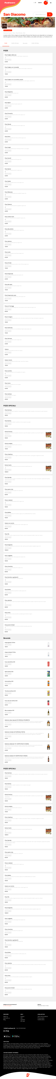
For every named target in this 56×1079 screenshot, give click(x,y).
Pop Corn (42, 1054)
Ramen (36, 1065)
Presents (28, 1065)
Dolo (14, 1045)
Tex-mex (5, 1068)
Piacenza (37, 1046)
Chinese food (35, 1057)
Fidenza (20, 1045)
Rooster (16, 1067)
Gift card (22, 1021)
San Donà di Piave (10, 1047)
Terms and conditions (43, 1016)
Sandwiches (24, 1067)
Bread (44, 1056)
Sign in (40, 2)
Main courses (27, 1063)
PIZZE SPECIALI (15, 43)
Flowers (46, 1059)
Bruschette (16, 1054)
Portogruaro (47, 1046)
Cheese (29, 1057)
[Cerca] (50, 14)
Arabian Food (11, 1056)
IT (35, 2)
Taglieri (34, 1054)
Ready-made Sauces (43, 1065)
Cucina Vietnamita (29, 1054)
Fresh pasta (10, 1060)
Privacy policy (41, 1018)
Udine (24, 1047)
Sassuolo (17, 1047)
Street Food (41, 1067)
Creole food (8, 1059)
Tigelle (11, 1068)
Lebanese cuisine (15, 1063)
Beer (41, 1056)
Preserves (32, 1065)
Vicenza (31, 1047)
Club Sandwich (41, 1057)
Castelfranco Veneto (38, 1043)
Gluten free (21, 1054)
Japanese (35, 1061)
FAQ (21, 1018)
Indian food (29, 1061)
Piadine (46, 1064)
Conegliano (5, 1045)
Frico (15, 1060)
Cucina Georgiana (19, 1059)
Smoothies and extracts (33, 1067)
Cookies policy (41, 1019)
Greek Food (5, 1061)
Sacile (4, 1047)
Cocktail (47, 1057)
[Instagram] (4, 1031)
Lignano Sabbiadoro (33, 1045)
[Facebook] (6, 1031)
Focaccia (5, 1060)
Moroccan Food (9, 1064)
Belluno (18, 1043)
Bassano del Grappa (11, 1043)
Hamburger (11, 1054)
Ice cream (25, 1061)
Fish (43, 1059)
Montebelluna (17, 1046)
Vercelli (27, 1047)
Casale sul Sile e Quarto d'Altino (27, 1043)
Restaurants (11, 1067)
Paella (15, 1064)
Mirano (4, 1046)
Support (22, 1016)
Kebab (38, 1054)
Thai (8, 1068)
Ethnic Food (39, 1059)
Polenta (23, 1065)
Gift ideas (39, 1060)
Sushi (46, 1067)
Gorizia (23, 1045)
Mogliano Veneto (10, 1046)
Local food (21, 1063)
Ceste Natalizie (24, 1057)
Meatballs (35, 1063)
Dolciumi (34, 1059)
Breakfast (48, 1056)
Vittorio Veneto (37, 1047)
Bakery (23, 1056)
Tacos (49, 1067)
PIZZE (5, 43)
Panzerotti (31, 1064)
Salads (20, 1067)
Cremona (11, 1045)
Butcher (18, 1057)
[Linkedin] (8, 1031)
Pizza (9, 1065)
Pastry (35, 1064)
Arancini (17, 1056)
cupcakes (25, 1059)
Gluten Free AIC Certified (47, 1060)
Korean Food (40, 1061)
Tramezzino (19, 1068)
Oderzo (22, 1046)
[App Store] (7, 1036)
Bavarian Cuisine (36, 1056)
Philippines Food (40, 1064)
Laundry (5, 1063)
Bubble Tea (14, 1057)
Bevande (25, 43)
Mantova (45, 1045)
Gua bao (20, 1061)
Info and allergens (8, 1005)
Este (17, 1045)
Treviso (21, 1047)
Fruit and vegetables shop (25, 1060)
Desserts (30, 1059)
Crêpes (13, 1059)
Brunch (9, 1057)
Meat (32, 1063)
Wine (30, 1068)
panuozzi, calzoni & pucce (22, 1064)
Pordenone (41, 1046)
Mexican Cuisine (41, 1063)
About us (5, 1016)
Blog (4, 1019)
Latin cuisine (46, 1061)
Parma (33, 1046)
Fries (17, 1060)
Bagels (20, 1056)
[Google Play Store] (16, 1036)
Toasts (14, 1068)
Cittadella (46, 1043)
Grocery (16, 1061)
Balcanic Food (29, 1056)
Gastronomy (33, 1060)
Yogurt (35, 1068)
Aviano (4, 1043)
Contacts (22, 1019)
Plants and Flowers (14, 1065)
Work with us (6, 1018)
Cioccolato (5, 1054)
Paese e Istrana (27, 1046)
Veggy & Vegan (25, 1068)
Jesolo (26, 1045)
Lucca (41, 1045)
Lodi (39, 1045)
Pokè (20, 1065)
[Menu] (50, 3)
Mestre (49, 1045)
